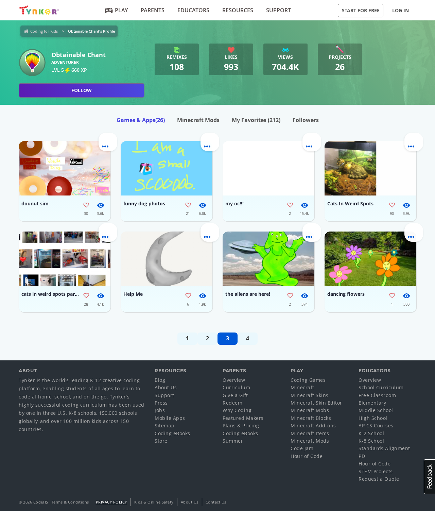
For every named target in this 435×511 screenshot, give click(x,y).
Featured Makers (243, 418)
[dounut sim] (64, 168)
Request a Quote (379, 479)
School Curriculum (381, 387)
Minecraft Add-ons (313, 425)
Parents (152, 10)
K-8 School (371, 441)
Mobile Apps (170, 418)
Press (161, 402)
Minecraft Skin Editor (316, 402)
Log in (400, 10)
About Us (166, 387)
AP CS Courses (376, 425)
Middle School (376, 410)
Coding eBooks (172, 433)
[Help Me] (166, 259)
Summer (233, 441)
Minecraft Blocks (311, 418)
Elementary (372, 402)
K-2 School (371, 433)
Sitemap (165, 425)
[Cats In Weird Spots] (370, 168)
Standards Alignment (384, 448)
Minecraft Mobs (310, 410)
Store (161, 441)
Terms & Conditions (70, 502)
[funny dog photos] (166, 168)
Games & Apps (141, 120)
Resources (237, 10)
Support (278, 10)
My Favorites (256, 120)
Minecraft (302, 387)
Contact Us (216, 502)
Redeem (232, 402)
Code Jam (302, 448)
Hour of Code (307, 456)
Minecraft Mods (198, 120)
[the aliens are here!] (268, 259)
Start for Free (361, 10)
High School (373, 418)
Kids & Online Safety (154, 502)
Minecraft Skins (310, 395)
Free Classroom (377, 395)
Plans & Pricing (241, 425)
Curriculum (236, 387)
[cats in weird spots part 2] (64, 259)
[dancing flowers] (370, 259)
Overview (234, 380)
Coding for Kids (44, 31)
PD (362, 456)
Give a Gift (235, 395)
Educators (193, 10)
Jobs (160, 410)
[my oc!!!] (268, 168)
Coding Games (308, 380)
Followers (306, 120)
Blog (160, 380)
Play (121, 10)
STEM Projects (376, 471)
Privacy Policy (111, 502)
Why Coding (237, 410)
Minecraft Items (310, 433)
